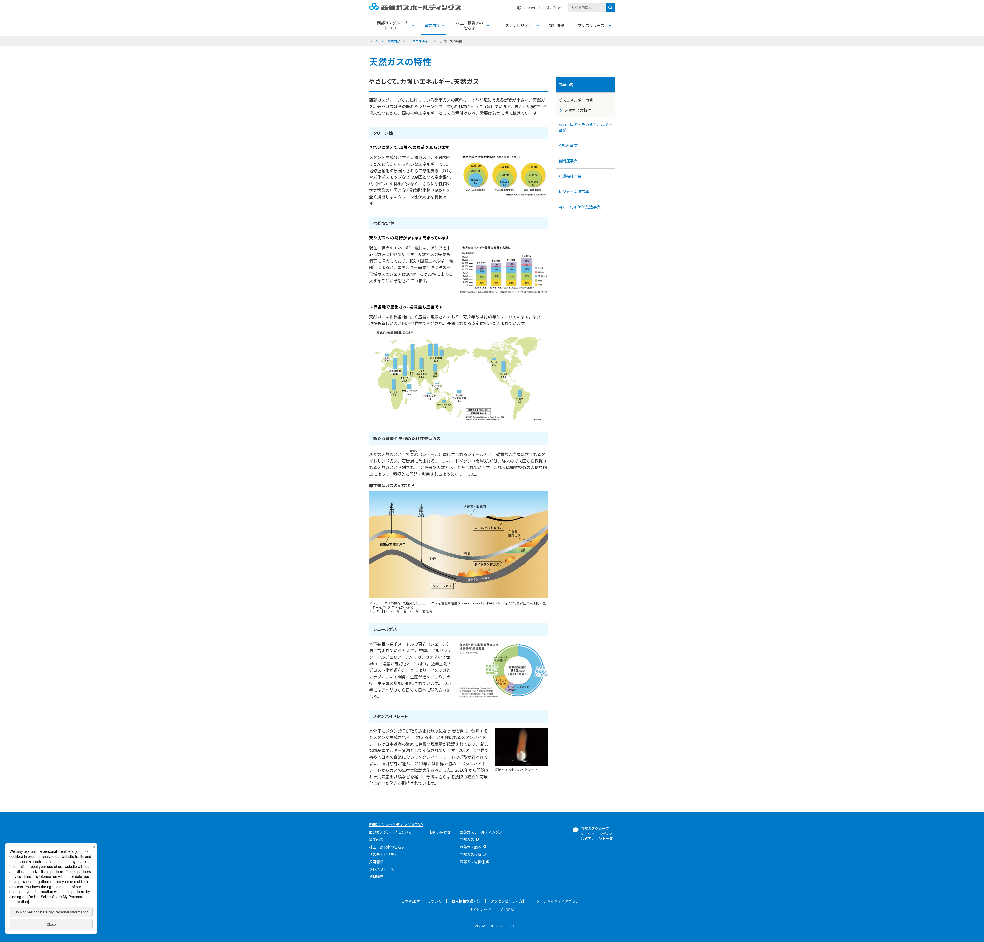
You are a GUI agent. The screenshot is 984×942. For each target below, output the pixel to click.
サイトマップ (480, 909)
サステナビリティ (383, 854)
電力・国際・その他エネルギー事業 (585, 127)
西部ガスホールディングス (481, 832)
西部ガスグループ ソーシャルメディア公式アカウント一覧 (597, 833)
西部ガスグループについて (390, 832)
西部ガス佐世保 (472, 862)
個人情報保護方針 (466, 901)
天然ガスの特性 (577, 110)
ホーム (373, 41)
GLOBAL (529, 7)
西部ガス (467, 839)
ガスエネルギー (420, 41)
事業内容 (394, 41)
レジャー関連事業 (573, 191)
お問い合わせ (552, 7)
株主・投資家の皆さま (387, 846)
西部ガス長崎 (470, 854)
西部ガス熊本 (470, 847)
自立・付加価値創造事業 (579, 206)
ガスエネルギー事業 (575, 100)
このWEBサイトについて (421, 901)
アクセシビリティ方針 (508, 901)
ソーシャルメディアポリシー (559, 901)
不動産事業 (568, 145)
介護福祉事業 (569, 176)
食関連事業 (568, 160)
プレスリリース (381, 869)
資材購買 (376, 876)
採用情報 (376, 861)
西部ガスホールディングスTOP (396, 824)
